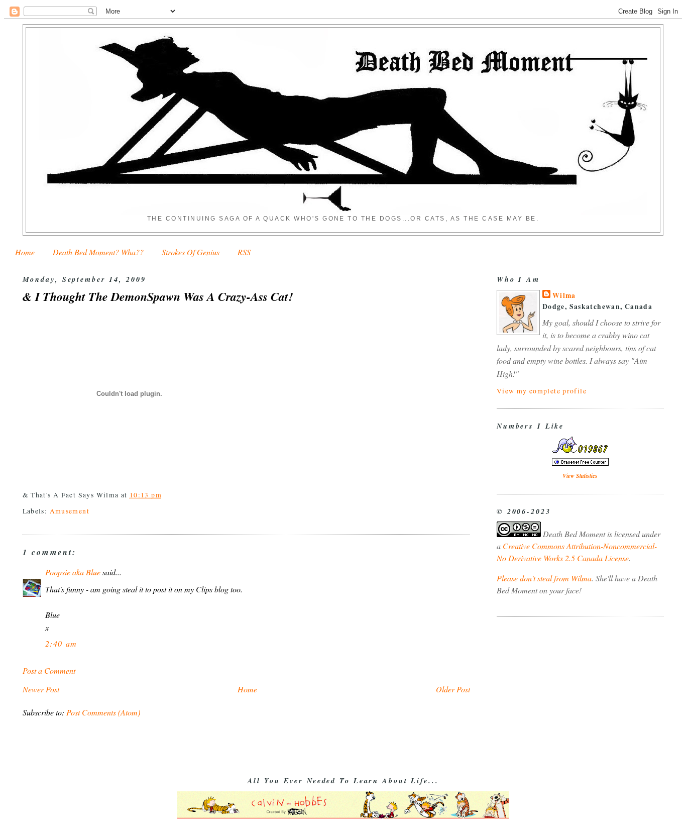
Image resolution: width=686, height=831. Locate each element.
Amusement (69, 510)
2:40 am (61, 643)
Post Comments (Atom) (103, 712)
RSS (244, 252)
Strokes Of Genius (190, 252)
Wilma (564, 295)
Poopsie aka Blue (72, 572)
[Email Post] (165, 494)
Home (25, 252)
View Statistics (580, 475)
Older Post (453, 689)
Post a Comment (49, 670)
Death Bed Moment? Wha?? (98, 252)
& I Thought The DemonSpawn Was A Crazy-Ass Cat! (158, 296)
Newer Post (41, 689)
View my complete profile (542, 390)
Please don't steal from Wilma (544, 578)
